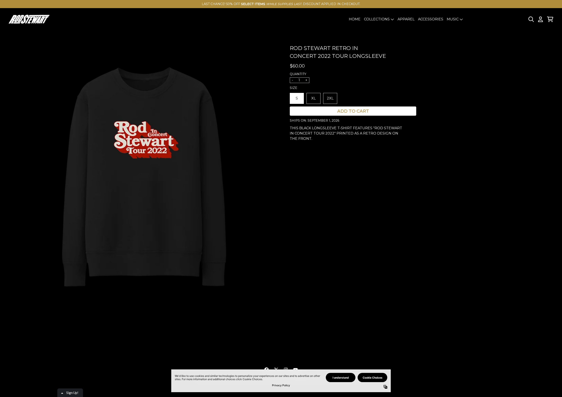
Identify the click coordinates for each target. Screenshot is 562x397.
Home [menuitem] (354, 19)
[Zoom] (144, 181)
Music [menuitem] (453, 19)
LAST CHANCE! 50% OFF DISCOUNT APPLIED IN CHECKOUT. (281, 4)
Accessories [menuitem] (430, 19)
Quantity (298, 74)
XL (313, 98)
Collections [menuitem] (377, 19)
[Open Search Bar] (531, 19)
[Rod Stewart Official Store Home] (29, 19)
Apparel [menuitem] (406, 19)
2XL (330, 98)
